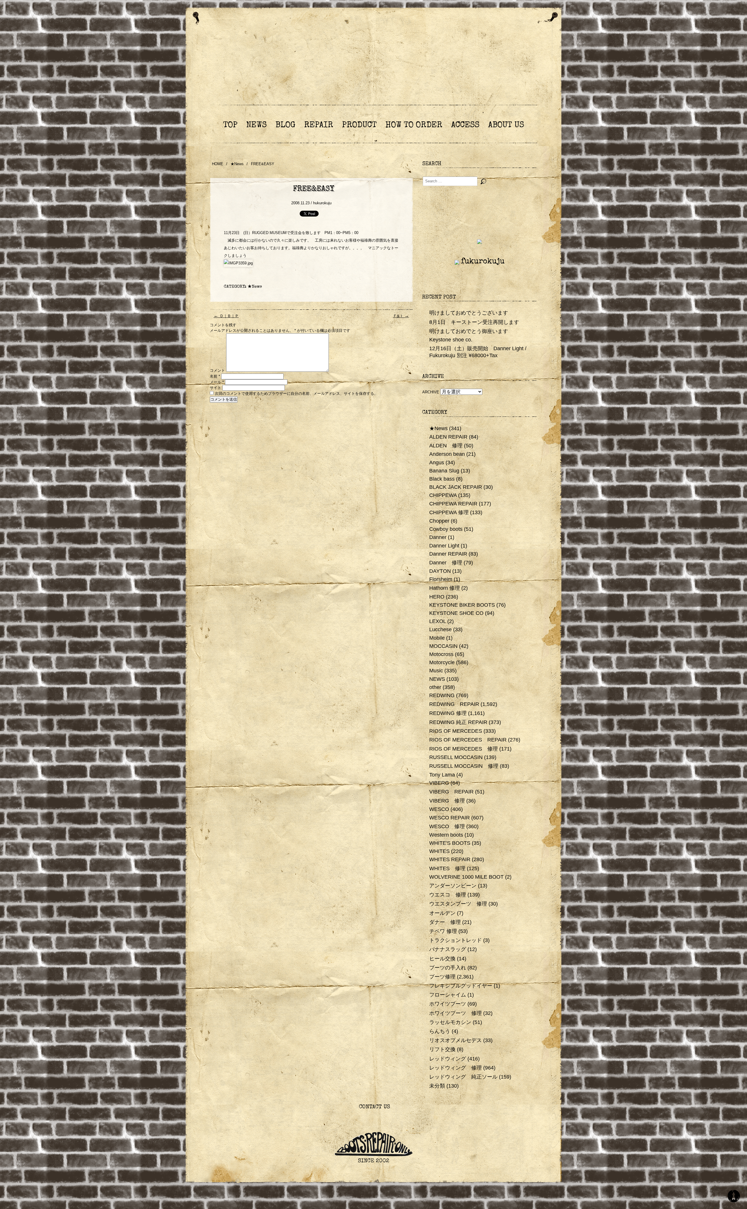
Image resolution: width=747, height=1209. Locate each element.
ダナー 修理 (445, 922)
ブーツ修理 (442, 977)
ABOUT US (506, 125)
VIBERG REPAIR (451, 792)
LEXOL (437, 621)
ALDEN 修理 (445, 446)
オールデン (442, 913)
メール (217, 382)
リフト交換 (442, 1049)
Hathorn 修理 (444, 588)
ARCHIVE (430, 392)
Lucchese (440, 629)
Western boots (446, 835)
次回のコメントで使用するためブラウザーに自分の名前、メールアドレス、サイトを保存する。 (296, 393)
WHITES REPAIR (449, 859)
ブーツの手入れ (447, 968)
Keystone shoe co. (450, 340)
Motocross (441, 654)
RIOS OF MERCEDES (455, 731)
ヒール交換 (442, 959)
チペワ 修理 (443, 931)
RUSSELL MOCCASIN (456, 757)
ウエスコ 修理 (447, 895)
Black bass (442, 479)
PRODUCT (359, 125)
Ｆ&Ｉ (401, 316)
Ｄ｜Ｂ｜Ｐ (226, 316)
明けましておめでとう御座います (468, 331)
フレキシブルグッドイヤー (460, 986)
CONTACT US (373, 1107)
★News (237, 164)
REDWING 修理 (448, 713)
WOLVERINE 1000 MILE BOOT (466, 877)
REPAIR (318, 125)
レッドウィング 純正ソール (463, 1077)
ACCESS (465, 125)
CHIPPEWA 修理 (449, 512)
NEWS (256, 125)
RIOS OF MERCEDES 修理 (463, 749)
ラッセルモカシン (450, 1022)
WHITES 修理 (447, 868)
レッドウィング (447, 1059)
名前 (215, 376)
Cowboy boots (445, 529)
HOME (217, 164)
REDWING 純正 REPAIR (458, 722)
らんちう (439, 1031)
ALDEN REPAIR (448, 437)
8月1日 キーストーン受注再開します (474, 322)
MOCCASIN (443, 646)
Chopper (439, 521)
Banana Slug (444, 471)
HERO (436, 597)
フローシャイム (447, 995)
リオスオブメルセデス (455, 1040)
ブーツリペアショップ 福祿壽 (373, 64)
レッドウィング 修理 (455, 1068)
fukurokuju (483, 262)
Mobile (437, 638)
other (435, 687)
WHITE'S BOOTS (449, 843)
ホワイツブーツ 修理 (455, 1013)
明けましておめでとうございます (468, 313)
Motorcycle (442, 662)
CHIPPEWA (443, 495)
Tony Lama (442, 775)
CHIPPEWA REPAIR (453, 504)
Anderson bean (447, 454)
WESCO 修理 (447, 826)
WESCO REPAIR (449, 818)
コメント (217, 370)
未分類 (437, 1086)
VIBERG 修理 (447, 801)
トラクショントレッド (455, 940)
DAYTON (440, 571)
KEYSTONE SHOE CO (456, 613)
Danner (437, 537)
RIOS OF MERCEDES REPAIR (468, 740)
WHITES (439, 851)
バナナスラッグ (447, 949)
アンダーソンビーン (453, 886)
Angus (436, 462)
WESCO (439, 809)
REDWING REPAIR (454, 704)
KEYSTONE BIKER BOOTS (462, 605)
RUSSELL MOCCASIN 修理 (463, 766)
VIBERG (439, 783)
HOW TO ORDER (413, 125)
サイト (215, 387)
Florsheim (440, 579)
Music (436, 671)
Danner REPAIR (448, 554)
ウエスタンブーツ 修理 (458, 904)
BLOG (285, 125)
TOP (230, 125)
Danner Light (444, 546)
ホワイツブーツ (447, 1004)
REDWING (442, 695)
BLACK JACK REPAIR (455, 487)
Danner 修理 (445, 563)
